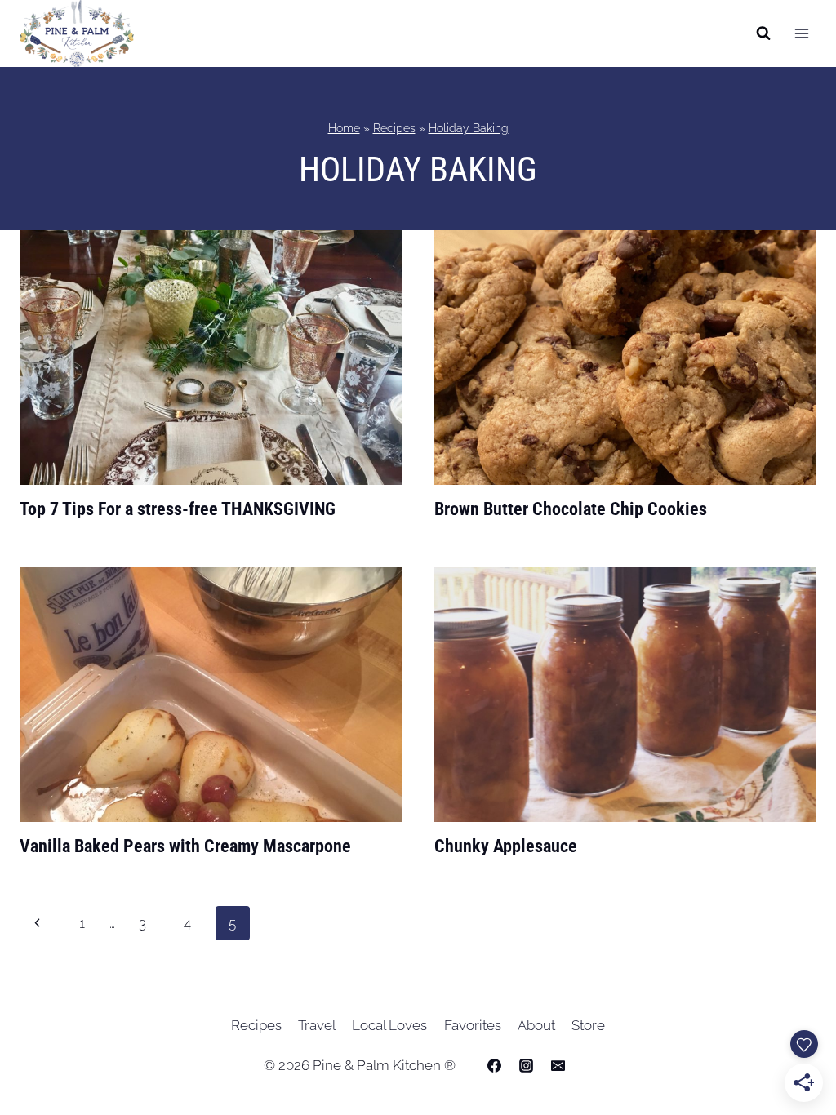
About (536, 1025)
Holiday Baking (469, 128)
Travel (317, 1025)
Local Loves (389, 1025)
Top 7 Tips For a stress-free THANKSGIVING (178, 509)
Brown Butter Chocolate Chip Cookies (570, 509)
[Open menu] (801, 34)
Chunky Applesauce (505, 846)
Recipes (394, 128)
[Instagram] (526, 1065)
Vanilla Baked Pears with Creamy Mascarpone (185, 846)
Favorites (472, 1025)
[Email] (558, 1065)
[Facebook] (494, 1065)
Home (344, 128)
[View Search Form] (763, 33)
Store (588, 1025)
